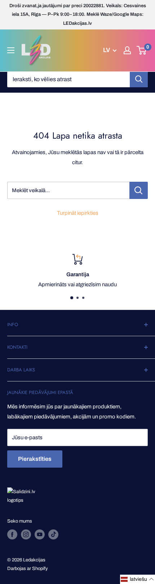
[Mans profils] (127, 50)
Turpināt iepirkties (77, 213)
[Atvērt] (10, 50)
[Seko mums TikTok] (53, 534)
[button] (137, 579)
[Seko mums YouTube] (40, 534)
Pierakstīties (35, 459)
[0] (141, 50)
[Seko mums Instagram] (26, 534)
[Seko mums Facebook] (12, 534)
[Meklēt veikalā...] (138, 190)
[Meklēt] (139, 79)
